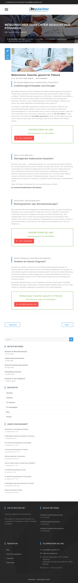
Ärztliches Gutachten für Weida (13, 490)
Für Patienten (10, 402)
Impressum (10, 558)
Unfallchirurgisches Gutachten (14, 358)
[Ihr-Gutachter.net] (39, 9)
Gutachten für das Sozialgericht (15, 378)
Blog (7, 412)
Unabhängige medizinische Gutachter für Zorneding (19, 483)
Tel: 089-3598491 (60, 114)
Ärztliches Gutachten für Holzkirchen (15, 456)
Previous (13, 325)
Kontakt (8, 417)
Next (67, 325)
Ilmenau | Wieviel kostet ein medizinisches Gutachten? (20, 463)
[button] (4, 579)
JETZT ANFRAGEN (25, 138)
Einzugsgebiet (42, 78)
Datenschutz (10, 562)
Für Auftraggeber (12, 407)
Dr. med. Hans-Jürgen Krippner (24, 78)
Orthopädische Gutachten (13, 372)
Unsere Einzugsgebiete (13, 554)
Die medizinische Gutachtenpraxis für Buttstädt (18, 443)
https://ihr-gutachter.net (50, 553)
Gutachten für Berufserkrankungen (16, 351)
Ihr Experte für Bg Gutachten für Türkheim (16, 449)
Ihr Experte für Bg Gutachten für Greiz (15, 470)
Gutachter (9, 398)
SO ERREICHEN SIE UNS (27, 304)
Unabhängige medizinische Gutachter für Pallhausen (20, 436)
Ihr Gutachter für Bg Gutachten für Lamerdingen (18, 476)
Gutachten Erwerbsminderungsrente (16, 365)
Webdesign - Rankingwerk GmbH (39, 579)
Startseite (30, 39)
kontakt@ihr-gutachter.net (33, 2)
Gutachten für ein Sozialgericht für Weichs (16, 429)
